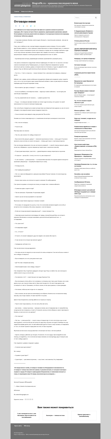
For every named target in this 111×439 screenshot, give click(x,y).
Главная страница (18, 16)
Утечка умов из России (81, 41)
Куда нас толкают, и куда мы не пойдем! (85, 119)
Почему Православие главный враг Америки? (84, 91)
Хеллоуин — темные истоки (55, 415)
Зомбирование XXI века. (82, 182)
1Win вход (27, 425)
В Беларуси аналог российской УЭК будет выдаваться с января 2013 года (84, 191)
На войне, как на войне (82, 174)
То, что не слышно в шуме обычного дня (83, 101)
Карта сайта (18, 425)
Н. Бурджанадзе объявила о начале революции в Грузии (83, 32)
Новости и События (27, 11)
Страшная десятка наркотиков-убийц (85, 73)
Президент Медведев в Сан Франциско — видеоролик (83, 155)
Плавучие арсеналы (81, 136)
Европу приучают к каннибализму (84, 415)
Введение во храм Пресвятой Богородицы (84, 82)
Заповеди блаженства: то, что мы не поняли (85, 165)
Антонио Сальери (80, 65)
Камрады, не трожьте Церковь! (84, 58)
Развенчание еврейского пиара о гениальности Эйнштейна (85, 127)
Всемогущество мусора (82, 23)
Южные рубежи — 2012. (82, 110)
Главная (16, 11)
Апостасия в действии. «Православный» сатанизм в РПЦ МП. (85, 146)
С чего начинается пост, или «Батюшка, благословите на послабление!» (26, 415)
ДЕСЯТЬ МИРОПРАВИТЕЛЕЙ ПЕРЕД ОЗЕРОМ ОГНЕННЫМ (85, 49)
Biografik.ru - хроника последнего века (55, 3)
